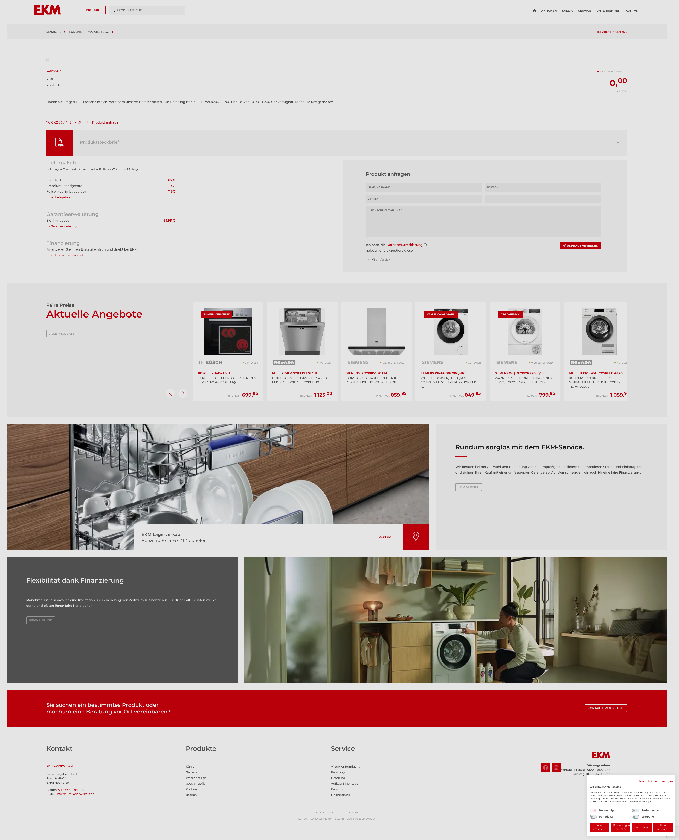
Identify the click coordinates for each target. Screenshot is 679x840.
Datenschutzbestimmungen (655, 781)
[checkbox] (593, 810)
